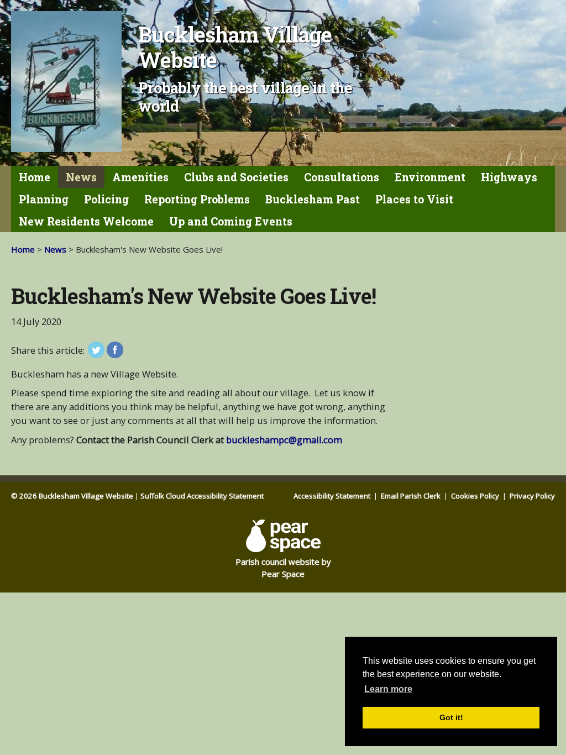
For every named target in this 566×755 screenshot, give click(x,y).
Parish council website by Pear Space (283, 568)
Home (34, 177)
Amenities (140, 177)
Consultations (341, 177)
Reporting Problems (197, 199)
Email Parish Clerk (411, 496)
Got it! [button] (451, 717)
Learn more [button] (388, 689)
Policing (106, 199)
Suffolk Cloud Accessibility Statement (202, 496)
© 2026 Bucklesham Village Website (72, 496)
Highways (509, 177)
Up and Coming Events (230, 221)
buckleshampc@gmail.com (284, 439)
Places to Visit (414, 199)
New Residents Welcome (86, 221)
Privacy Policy (532, 496)
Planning (44, 199)
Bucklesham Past (312, 199)
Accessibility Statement (333, 496)
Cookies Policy (476, 496)
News (81, 177)
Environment (430, 177)
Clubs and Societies (236, 177)
